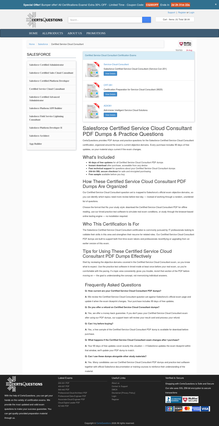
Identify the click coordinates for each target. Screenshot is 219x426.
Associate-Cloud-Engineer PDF (71, 399)
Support (171, 12)
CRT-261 (108, 84)
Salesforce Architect (39, 136)
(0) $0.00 (176, 19)
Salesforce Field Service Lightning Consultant (46, 118)
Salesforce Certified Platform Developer (49, 81)
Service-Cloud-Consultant (116, 64)
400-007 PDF (63, 386)
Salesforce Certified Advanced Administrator (44, 99)
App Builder (35, 144)
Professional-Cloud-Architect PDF (72, 392)
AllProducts (52, 33)
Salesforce (43, 44)
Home (33, 33)
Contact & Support (120, 386)
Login (191, 12)
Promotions (95, 33)
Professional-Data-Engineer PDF (72, 396)
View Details (110, 73)
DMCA (114, 389)
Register (182, 12)
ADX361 (108, 105)
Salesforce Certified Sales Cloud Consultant (51, 73)
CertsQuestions (104, 423)
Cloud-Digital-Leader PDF (69, 402)
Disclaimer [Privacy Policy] (123, 392)
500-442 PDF (63, 389)
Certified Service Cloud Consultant (47, 89)
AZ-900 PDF (63, 405)
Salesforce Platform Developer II (45, 127)
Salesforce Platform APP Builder (45, 108)
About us (74, 33)
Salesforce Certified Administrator (46, 65)
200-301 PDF (63, 383)
